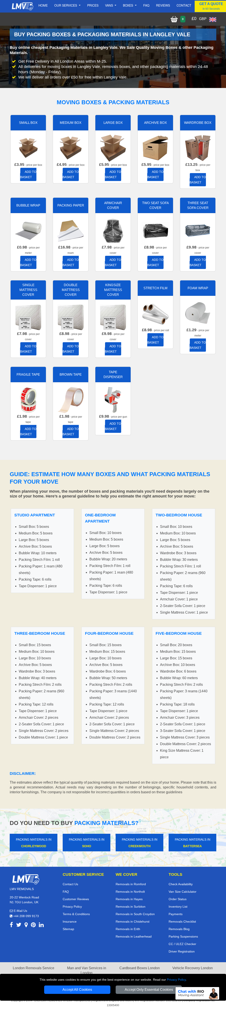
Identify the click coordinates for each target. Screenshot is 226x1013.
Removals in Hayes (129, 899)
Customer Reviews (76, 899)
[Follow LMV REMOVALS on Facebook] (11, 925)
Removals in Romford (131, 884)
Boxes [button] (128, 5)
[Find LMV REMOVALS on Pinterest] (33, 925)
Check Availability (181, 884)
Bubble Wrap (28, 205)
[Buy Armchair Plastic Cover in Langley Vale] (113, 230)
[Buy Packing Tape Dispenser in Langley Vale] (113, 399)
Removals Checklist (182, 921)
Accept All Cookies (77, 989)
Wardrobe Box (197, 122)
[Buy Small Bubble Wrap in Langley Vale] (28, 230)
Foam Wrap (198, 288)
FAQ (66, 891)
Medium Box (70, 122)
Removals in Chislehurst (132, 921)
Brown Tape (71, 374)
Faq (146, 5)
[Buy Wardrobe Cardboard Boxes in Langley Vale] (198, 148)
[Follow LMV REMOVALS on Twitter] (18, 925)
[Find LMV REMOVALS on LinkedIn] (41, 925)
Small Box (28, 122)
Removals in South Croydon (135, 914)
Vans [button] (109, 5)
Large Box (113, 122)
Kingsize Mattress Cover (113, 289)
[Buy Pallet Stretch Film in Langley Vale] (155, 313)
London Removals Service (33, 968)
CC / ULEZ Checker (182, 944)
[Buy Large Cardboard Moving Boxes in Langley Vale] (113, 148)
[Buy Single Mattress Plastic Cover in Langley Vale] (28, 317)
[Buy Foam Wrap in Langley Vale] (198, 313)
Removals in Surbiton (130, 906)
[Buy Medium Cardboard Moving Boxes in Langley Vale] (70, 148)
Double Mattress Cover (71, 289)
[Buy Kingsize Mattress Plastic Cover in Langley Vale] (113, 317)
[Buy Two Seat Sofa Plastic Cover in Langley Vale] (155, 230)
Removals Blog (179, 929)
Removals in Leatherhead (134, 936)
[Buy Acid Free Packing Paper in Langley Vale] (70, 230)
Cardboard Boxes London (139, 968)
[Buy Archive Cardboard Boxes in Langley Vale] (155, 148)
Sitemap (68, 929)
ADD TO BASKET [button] (28, 174)
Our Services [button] (66, 5)
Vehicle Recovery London (192, 968)
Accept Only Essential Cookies (149, 989)
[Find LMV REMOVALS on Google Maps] (26, 925)
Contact (184, 5)
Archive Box (155, 122)
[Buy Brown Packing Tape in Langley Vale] (70, 399)
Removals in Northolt (130, 891)
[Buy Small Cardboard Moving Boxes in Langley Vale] (28, 148)
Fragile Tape (28, 374)
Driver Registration (182, 951)
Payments (176, 914)
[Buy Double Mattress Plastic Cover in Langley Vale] (70, 317)
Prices (92, 5)
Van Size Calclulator (182, 891)
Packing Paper (70, 205)
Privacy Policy (176, 979)
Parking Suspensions (183, 936)
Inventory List (178, 906)
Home (43, 5)
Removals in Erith (128, 929)
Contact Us (70, 884)
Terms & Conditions (76, 914)
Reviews (163, 5)
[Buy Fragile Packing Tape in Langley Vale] (28, 399)
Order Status (177, 899)
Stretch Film (155, 288)
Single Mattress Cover (28, 289)
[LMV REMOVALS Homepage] (22, 6)
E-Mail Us (20, 910)
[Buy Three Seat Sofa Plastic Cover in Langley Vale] (198, 230)
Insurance (70, 921)
